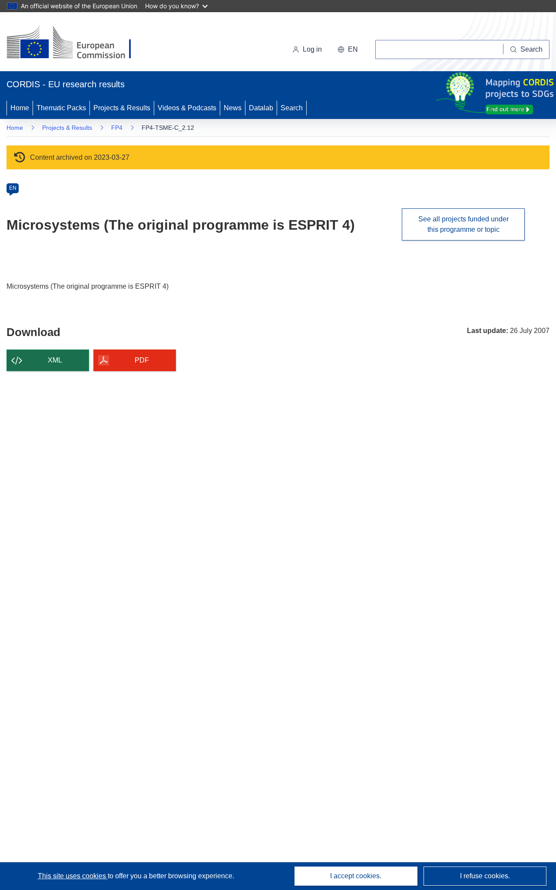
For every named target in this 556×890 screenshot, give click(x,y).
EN (13, 188)
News (233, 108)
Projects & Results (121, 108)
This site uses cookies (73, 876)
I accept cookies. (355, 876)
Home (19, 108)
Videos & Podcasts (187, 108)
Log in (312, 49)
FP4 (116, 127)
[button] (348, 49)
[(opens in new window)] (77, 43)
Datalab (261, 108)
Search (292, 108)
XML (55, 360)
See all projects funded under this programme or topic (463, 224)
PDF (142, 360)
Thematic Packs (61, 108)
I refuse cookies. (485, 876)
